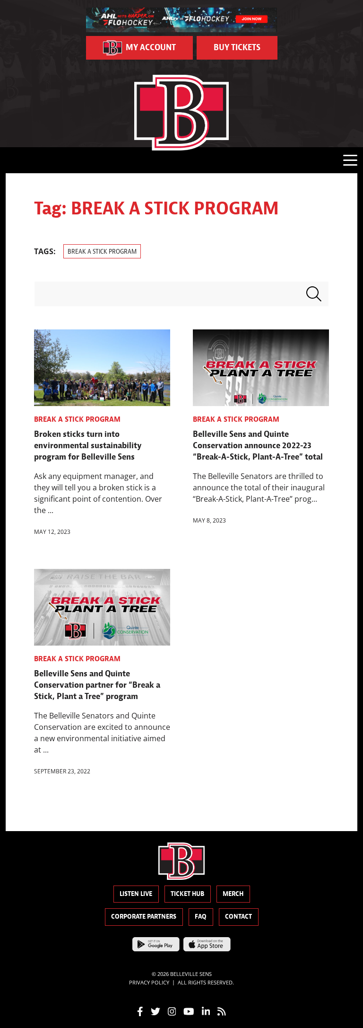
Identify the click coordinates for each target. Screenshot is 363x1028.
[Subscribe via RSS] (221, 1011)
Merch (233, 894)
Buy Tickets (237, 47)
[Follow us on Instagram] (172, 1011)
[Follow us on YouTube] (188, 1011)
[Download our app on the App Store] (207, 943)
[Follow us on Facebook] (140, 1011)
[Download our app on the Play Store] (156, 943)
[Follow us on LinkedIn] (206, 1011)
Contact (238, 917)
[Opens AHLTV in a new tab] (181, 19)
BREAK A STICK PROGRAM (102, 252)
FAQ (201, 917)
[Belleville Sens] (181, 113)
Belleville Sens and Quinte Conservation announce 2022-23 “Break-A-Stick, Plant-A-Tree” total (258, 445)
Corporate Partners (143, 917)
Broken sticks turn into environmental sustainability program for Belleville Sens (88, 445)
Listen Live (136, 894)
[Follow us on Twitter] (155, 1011)
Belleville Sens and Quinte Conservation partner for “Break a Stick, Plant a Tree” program (97, 685)
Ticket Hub (187, 894)
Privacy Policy (149, 981)
